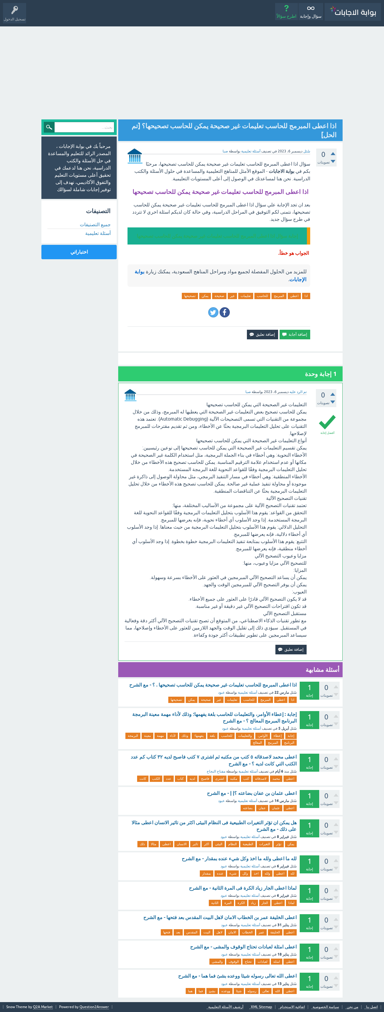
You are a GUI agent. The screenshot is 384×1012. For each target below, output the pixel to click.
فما (201, 991)
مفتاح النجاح (216, 771)
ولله (267, 873)
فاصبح (205, 778)
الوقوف (234, 961)
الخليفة (275, 932)
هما (190, 991)
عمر (261, 932)
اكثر (206, 844)
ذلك (142, 844)
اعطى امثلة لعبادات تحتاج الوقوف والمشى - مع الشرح (243, 947)
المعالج (257, 742)
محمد (276, 778)
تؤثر (278, 844)
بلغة (212, 735)
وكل (245, 873)
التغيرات (264, 844)
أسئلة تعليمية (250, 151)
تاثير (195, 844)
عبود (221, 692)
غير (232, 296)
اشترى (219, 778)
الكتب (156, 778)
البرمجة (133, 735)
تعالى (265, 991)
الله (277, 991)
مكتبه (233, 778)
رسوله (252, 991)
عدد (168, 778)
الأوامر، (263, 735)
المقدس (191, 932)
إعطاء (278, 735)
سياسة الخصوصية (326, 1007)
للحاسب (262, 296)
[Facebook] (225, 312)
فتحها (166, 932)
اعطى (294, 296)
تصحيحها (190, 296)
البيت (206, 932)
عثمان (276, 808)
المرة (228, 903)
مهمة (160, 735)
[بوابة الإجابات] (353, 12)
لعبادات (262, 961)
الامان (232, 932)
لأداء (173, 735)
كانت (143, 778)
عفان (262, 808)
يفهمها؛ (199, 735)
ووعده (225, 991)
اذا (306, 296)
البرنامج (289, 742)
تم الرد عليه (298, 392)
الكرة (241, 903)
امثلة (276, 961)
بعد (178, 932)
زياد (253, 903)
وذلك (185, 735)
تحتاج (248, 961)
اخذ (256, 873)
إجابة (291, 735)
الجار (265, 903)
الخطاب (247, 932)
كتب (246, 778)
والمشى (217, 961)
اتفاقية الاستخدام (292, 1007)
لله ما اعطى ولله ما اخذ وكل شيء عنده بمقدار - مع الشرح (239, 858)
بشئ (212, 991)
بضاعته (248, 808)
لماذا (291, 903)
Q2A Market (43, 1007)
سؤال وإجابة (311, 16)
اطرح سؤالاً (286, 16)
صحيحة (219, 296)
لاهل (219, 932)
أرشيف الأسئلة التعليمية (225, 1007)
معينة (147, 735)
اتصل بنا (372, 1007)
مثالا (153, 844)
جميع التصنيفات (95, 224)
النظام (232, 844)
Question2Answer (94, 1007)
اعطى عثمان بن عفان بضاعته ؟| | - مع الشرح (252, 793)
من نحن (352, 1007)
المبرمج (279, 296)
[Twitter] (213, 312)
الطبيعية (248, 844)
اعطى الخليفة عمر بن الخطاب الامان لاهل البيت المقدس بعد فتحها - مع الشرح (220, 917)
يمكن (205, 296)
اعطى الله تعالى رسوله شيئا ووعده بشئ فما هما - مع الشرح (237, 976)
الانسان (182, 844)
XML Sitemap (261, 1007)
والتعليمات (245, 735)
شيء (233, 873)
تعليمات (246, 296)
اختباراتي (79, 252)
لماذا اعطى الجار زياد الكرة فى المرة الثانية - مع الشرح (243, 888)
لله (292, 873)
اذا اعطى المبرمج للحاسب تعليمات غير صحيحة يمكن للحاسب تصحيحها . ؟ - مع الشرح (213, 685)
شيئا (239, 991)
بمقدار (206, 873)
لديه (192, 778)
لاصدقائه (260, 778)
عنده (220, 873)
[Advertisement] (192, 71)
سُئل (306, 151)
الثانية (214, 903)
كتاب (180, 778)
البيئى (218, 844)
